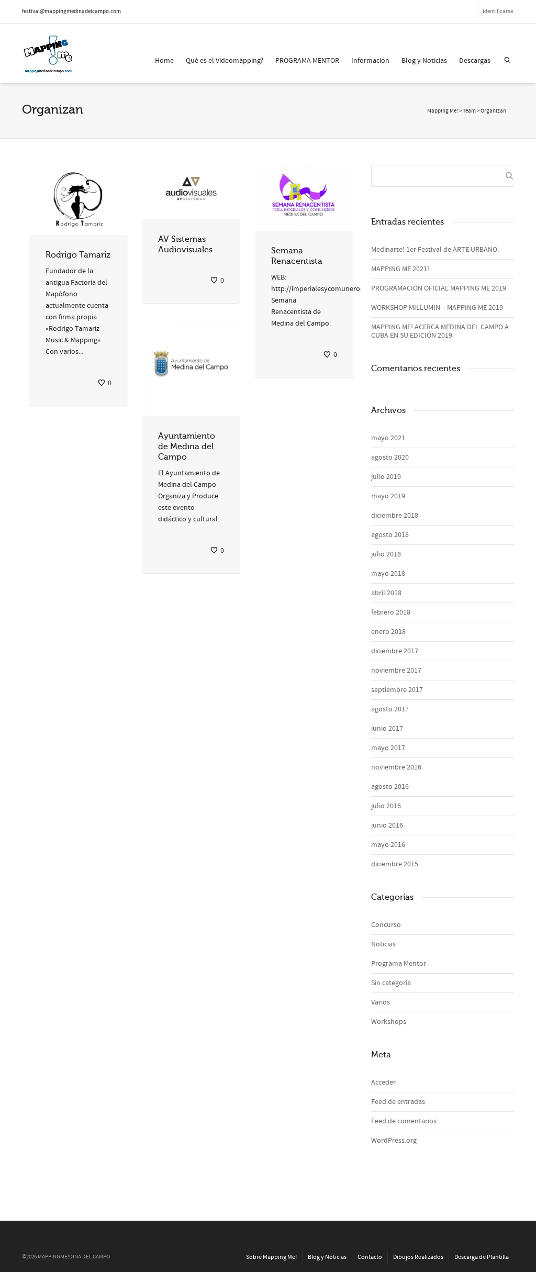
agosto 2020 (390, 457)
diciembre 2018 (394, 515)
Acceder (383, 1082)
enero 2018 (388, 632)
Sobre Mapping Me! (271, 1257)
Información (370, 60)
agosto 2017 (390, 709)
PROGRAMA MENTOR (307, 60)
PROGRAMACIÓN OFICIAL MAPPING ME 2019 (438, 288)
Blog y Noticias (424, 60)
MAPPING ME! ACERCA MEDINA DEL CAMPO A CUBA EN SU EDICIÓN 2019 (440, 331)
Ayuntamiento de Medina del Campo (186, 446)
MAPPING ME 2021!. (401, 269)
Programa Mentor (398, 963)
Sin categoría (391, 983)
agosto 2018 (390, 535)
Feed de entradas (398, 1102)
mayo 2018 (388, 573)
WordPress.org (394, 1140)
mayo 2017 (388, 748)
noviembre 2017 (396, 670)
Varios (380, 1002)
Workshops (388, 1021)
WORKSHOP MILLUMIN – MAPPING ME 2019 (437, 308)
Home (164, 60)
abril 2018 (386, 593)
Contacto (370, 1257)
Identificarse (498, 11)
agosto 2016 (390, 786)
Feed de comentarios (404, 1121)
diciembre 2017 (394, 651)
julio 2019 (386, 477)
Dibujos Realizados (418, 1257)
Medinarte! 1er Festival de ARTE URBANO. (435, 249)
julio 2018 (386, 554)
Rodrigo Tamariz (78, 255)
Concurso (386, 925)
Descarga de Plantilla (481, 1257)
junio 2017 (387, 728)
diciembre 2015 (394, 864)
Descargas (474, 60)
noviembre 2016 (396, 767)
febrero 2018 (390, 612)
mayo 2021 (388, 438)
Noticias (383, 944)
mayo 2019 (388, 496)
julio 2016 (386, 806)
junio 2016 (387, 825)
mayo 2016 (388, 845)
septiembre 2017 (397, 690)
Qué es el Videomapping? (224, 60)
